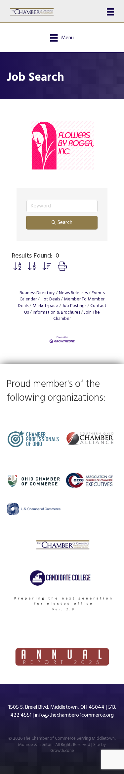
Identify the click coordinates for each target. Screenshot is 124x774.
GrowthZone (62, 750)
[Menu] (110, 12)
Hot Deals (50, 299)
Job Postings (74, 305)
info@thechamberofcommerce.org (74, 715)
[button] (17, 267)
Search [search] (65, 222)
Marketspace (45, 305)
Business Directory (37, 293)
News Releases (73, 293)
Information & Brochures (56, 312)
